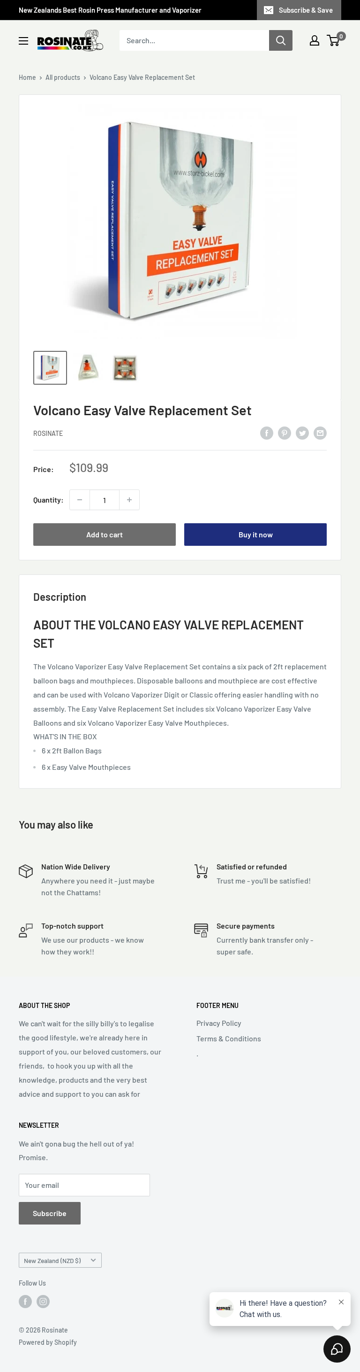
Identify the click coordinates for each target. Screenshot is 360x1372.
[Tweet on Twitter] (302, 432)
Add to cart (104, 534)
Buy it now (256, 534)
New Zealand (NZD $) (52, 1260)
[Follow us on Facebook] (25, 1301)
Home (27, 77)
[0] (333, 40)
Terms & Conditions (228, 1038)
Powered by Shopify (48, 1342)
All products (62, 77)
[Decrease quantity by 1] (80, 500)
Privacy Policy (218, 1022)
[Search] (280, 40)
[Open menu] (23, 41)
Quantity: (48, 499)
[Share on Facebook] (266, 432)
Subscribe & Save (306, 10)
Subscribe (50, 1213)
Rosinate (48, 433)
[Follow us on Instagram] (43, 1301)
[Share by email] (320, 432)
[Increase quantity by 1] (129, 500)
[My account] (314, 40)
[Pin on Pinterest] (284, 432)
